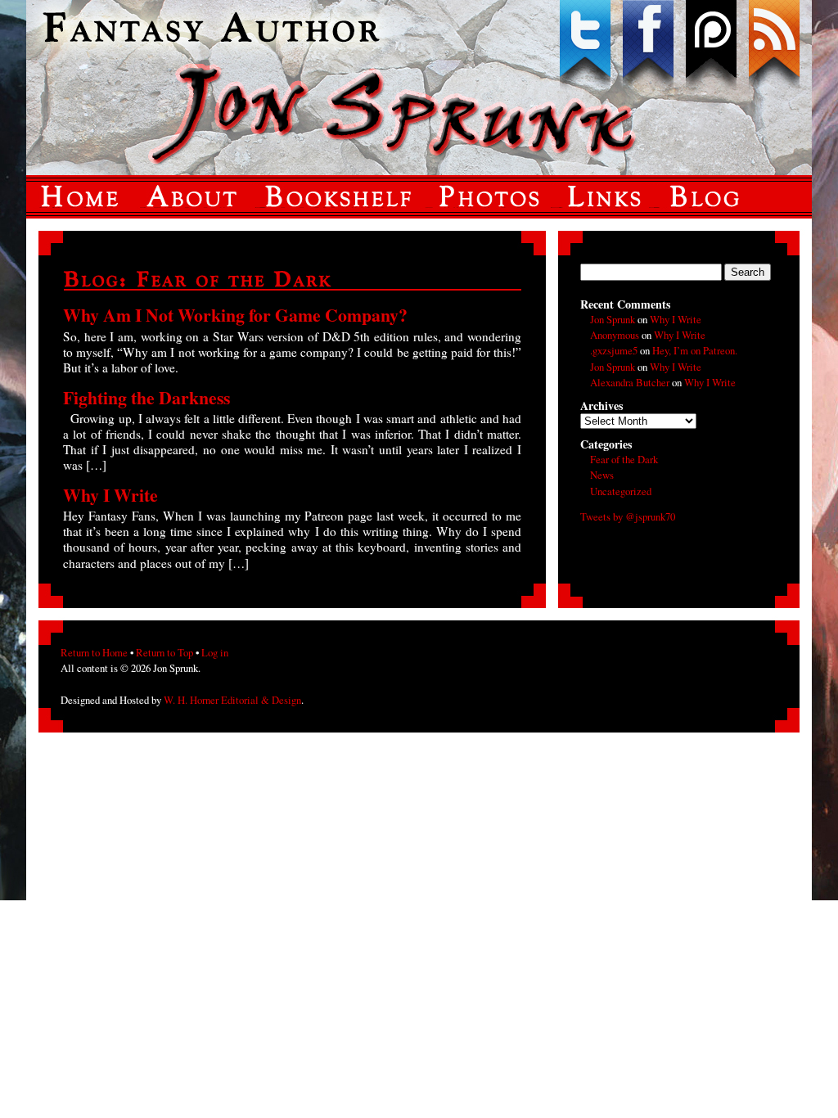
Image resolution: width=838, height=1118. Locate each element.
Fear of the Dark (624, 459)
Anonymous (614, 334)
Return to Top (164, 652)
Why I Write (110, 494)
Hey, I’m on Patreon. (694, 350)
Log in (214, 652)
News (602, 474)
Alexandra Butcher (629, 382)
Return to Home (94, 652)
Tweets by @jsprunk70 (627, 516)
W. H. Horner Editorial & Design (232, 699)
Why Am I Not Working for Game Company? (235, 314)
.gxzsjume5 (614, 350)
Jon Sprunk (612, 319)
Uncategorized (620, 491)
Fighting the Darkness (146, 397)
